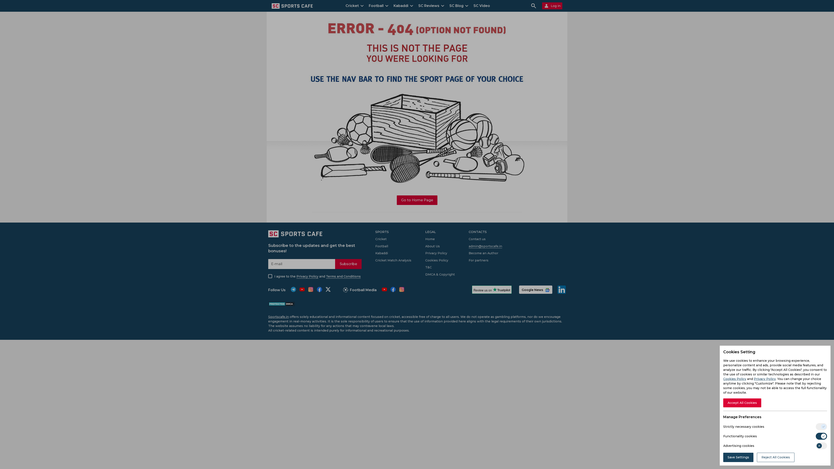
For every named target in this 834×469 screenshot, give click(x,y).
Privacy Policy (765, 379)
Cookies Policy (734, 379)
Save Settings (738, 457)
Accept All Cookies (742, 403)
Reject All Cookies (775, 457)
